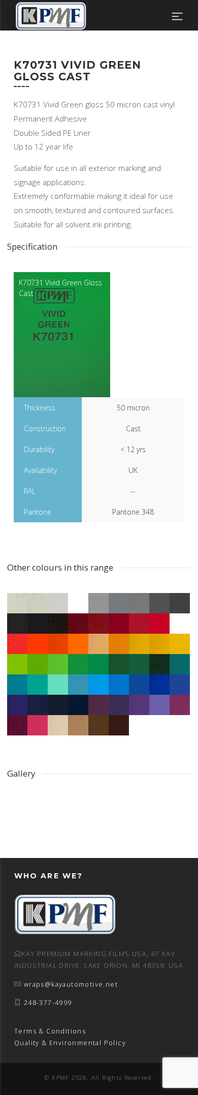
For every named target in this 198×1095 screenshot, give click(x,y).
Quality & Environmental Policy (70, 1043)
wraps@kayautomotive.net (71, 984)
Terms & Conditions (50, 1031)
